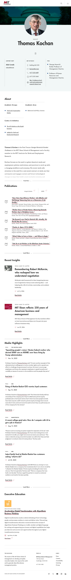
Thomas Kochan (22, 363)
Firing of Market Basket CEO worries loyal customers (26, 386)
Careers (58, 558)
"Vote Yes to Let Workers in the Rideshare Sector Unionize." (31, 243)
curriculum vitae (35, 54)
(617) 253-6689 (34, 73)
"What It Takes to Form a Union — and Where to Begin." (30, 236)
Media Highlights (14, 342)
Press (57, 556)
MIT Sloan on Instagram (61, 574)
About (8, 98)
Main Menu (68, 3)
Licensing (58, 563)
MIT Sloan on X (53, 574)
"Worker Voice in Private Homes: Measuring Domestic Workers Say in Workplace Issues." (29, 211)
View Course (8, 538)
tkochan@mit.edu (34, 69)
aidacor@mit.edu (10, 67)
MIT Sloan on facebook (49, 574)
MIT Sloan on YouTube (57, 575)
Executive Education (15, 494)
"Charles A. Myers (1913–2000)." (23, 227)
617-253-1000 (39, 564)
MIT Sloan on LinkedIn (65, 574)
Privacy (58, 565)
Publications (11, 185)
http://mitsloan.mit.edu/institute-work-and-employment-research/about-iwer (36, 82)
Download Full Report (34, 215)
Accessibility (59, 561)
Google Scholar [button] (28, 191)
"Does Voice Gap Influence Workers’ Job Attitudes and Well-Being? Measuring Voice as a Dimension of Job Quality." (29, 200)
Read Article (18, 295)
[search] (61, 3)
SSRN (42, 191)
